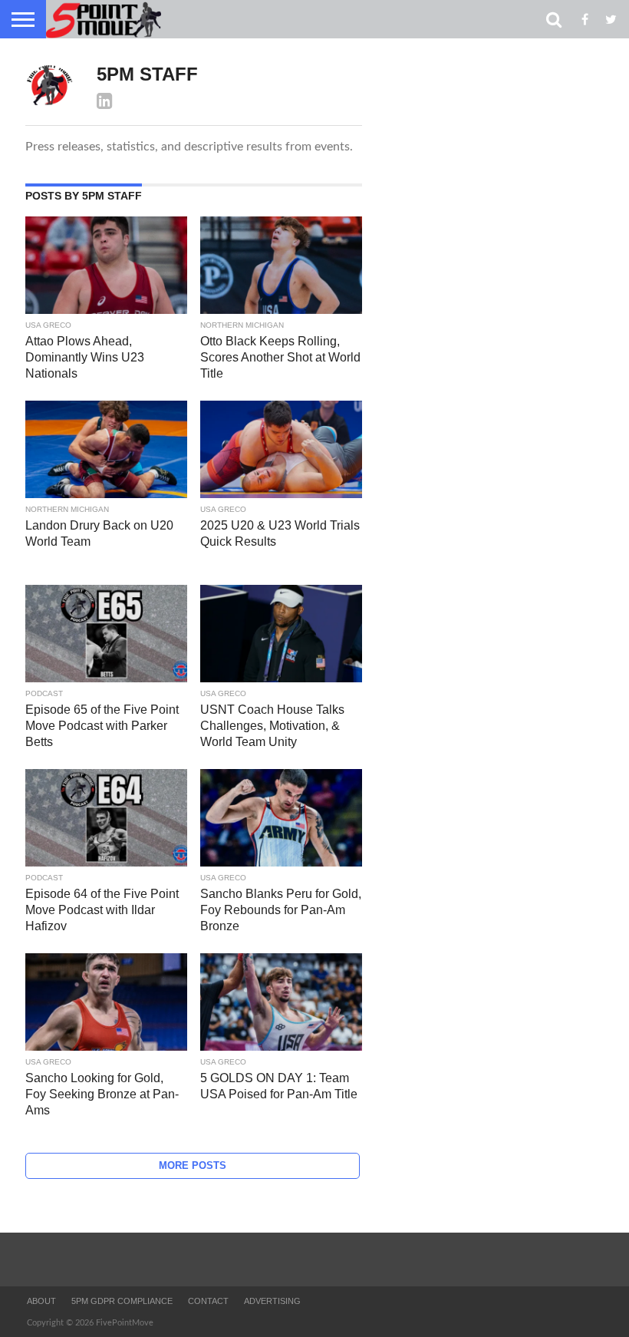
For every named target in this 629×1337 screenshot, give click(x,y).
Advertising (272, 1301)
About (41, 1301)
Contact (208, 1301)
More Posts (192, 1165)
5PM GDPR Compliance (122, 1301)
